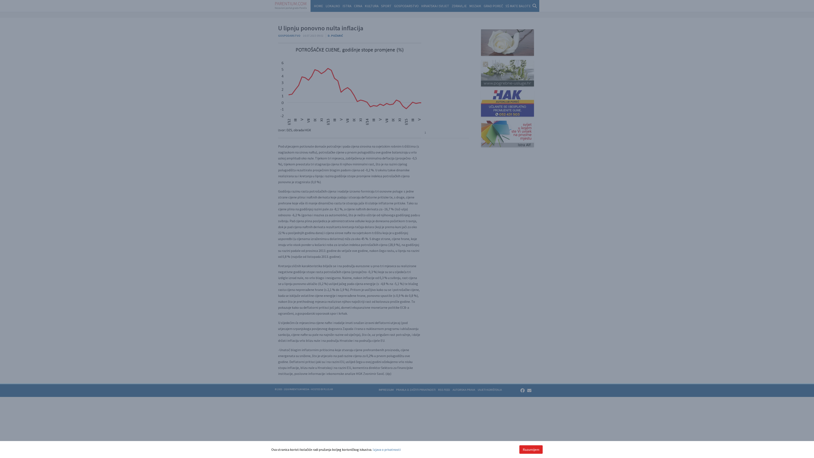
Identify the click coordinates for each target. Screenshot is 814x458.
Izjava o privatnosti (387, 449)
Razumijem (531, 449)
